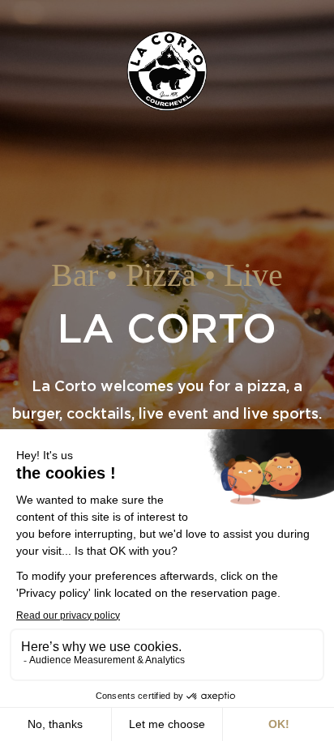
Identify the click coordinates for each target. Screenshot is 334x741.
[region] (167, 370)
